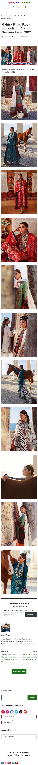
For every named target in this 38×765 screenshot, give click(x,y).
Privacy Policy (13, 755)
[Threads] (20, 711)
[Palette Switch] (13, 7)
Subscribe (30, 615)
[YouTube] (25, 711)
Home (3, 16)
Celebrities (9, 16)
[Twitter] (16, 711)
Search (32, 697)
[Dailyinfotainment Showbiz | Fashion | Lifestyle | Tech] (19, 2)
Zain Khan (7, 36)
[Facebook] (12, 711)
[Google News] (16, 763)
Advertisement (23, 752)
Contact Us (26, 755)
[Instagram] (7, 711)
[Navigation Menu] (19, 7)
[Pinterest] (3, 711)
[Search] (26, 7)
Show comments (19, 671)
